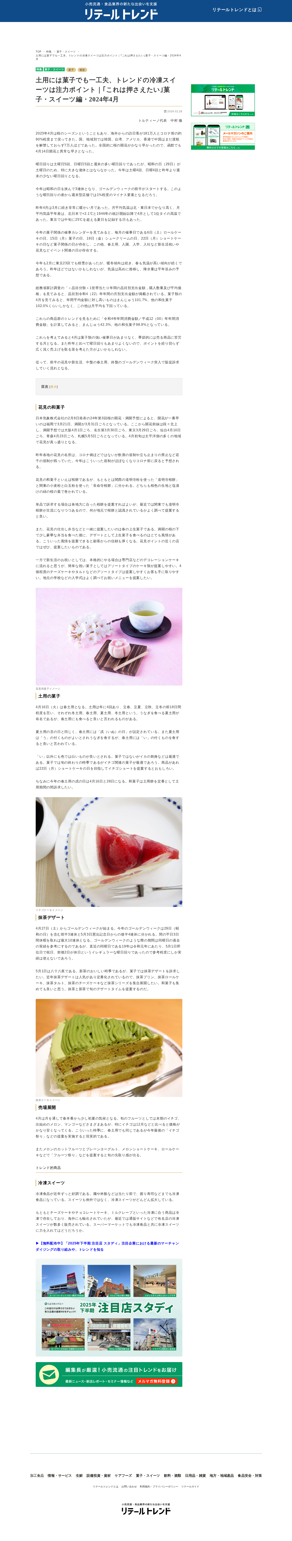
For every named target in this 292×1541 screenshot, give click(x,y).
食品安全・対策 (250, 1475)
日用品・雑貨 (195, 1475)
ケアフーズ (123, 1475)
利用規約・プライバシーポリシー (159, 1486)
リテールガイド (190, 1486)
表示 (53, 386)
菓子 (71, 69)
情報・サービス (60, 1475)
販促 (82, 69)
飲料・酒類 (172, 1475)
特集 (39, 69)
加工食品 (37, 1475)
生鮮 (79, 1475)
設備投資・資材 (99, 1475)
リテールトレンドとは (234, 9)
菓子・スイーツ (54, 69)
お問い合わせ (129, 1486)
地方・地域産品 (222, 1475)
